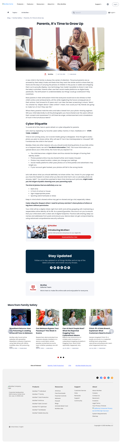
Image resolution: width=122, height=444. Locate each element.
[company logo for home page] (7, 4)
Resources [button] (40, 4)
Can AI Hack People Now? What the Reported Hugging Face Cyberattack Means (73, 332)
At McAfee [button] (24, 13)
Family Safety (17, 18)
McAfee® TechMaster (39, 410)
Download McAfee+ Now (69, 237)
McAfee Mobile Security (83, 366)
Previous (10, 331)
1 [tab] (58, 357)
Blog (8, 18)
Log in (115, 4)
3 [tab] (63, 357)
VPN (69, 366)
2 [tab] (60, 357)
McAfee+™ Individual (39, 391)
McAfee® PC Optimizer (39, 407)
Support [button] (98, 4)
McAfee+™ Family (38, 394)
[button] (108, 3)
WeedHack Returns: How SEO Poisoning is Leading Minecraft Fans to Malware (21, 330)
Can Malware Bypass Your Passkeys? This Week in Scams (47, 330)
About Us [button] (51, 4)
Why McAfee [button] (61, 4)
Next (111, 331)
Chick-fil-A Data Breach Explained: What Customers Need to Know (100, 330)
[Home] (8, 13)
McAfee (50, 74)
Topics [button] (14, 13)
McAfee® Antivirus (38, 400)
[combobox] (112, 12)
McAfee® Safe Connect (39, 404)
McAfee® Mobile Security (40, 413)
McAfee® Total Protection (40, 397)
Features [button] (30, 4)
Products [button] (20, 4)
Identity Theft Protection (56, 366)
